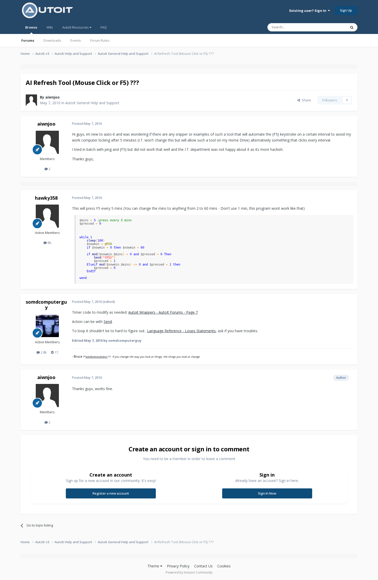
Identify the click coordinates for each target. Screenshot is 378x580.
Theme (153, 566)
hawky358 (46, 198)
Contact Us (203, 566)
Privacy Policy (178, 566)
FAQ (104, 27)
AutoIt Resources (75, 27)
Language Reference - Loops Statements (181, 330)
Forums (27, 40)
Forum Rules (100, 40)
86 (49, 242)
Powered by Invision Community (189, 572)
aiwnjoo (52, 97)
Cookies (224, 566)
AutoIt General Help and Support (92, 102)
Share (305, 100)
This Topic (331, 27)
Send (108, 321)
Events (75, 40)
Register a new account (111, 493)
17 (56, 352)
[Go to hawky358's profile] (47, 216)
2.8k (43, 352)
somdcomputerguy (46, 305)
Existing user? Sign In (308, 10)
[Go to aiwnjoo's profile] (31, 100)
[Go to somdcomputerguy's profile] (47, 325)
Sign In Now (267, 493)
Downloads (52, 40)
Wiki (50, 27)
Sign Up (346, 10)
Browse (31, 27)
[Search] (351, 27)
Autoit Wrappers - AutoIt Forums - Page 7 (163, 312)
